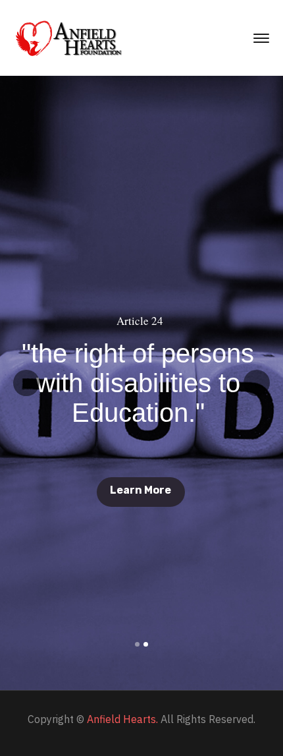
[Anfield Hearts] (69, 37)
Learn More (140, 490)
